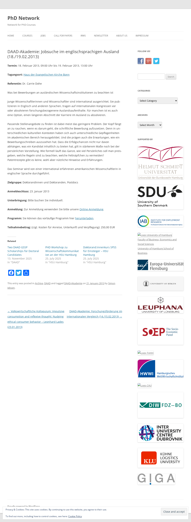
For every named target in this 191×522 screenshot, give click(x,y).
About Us (121, 35)
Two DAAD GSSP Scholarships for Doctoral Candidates (23, 251)
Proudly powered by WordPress (23, 506)
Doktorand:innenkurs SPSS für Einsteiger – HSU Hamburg (99, 251)
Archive (39, 283)
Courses (27, 35)
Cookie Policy (75, 516)
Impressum (142, 35)
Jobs (43, 35)
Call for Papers (63, 35)
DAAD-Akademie (73, 283)
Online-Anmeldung (91, 209)
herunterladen (84, 218)
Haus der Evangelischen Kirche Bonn (47, 74)
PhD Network (23, 18)
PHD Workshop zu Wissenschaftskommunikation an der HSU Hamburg (62, 251)
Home (10, 35)
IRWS (83, 35)
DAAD (47, 283)
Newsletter (101, 35)
